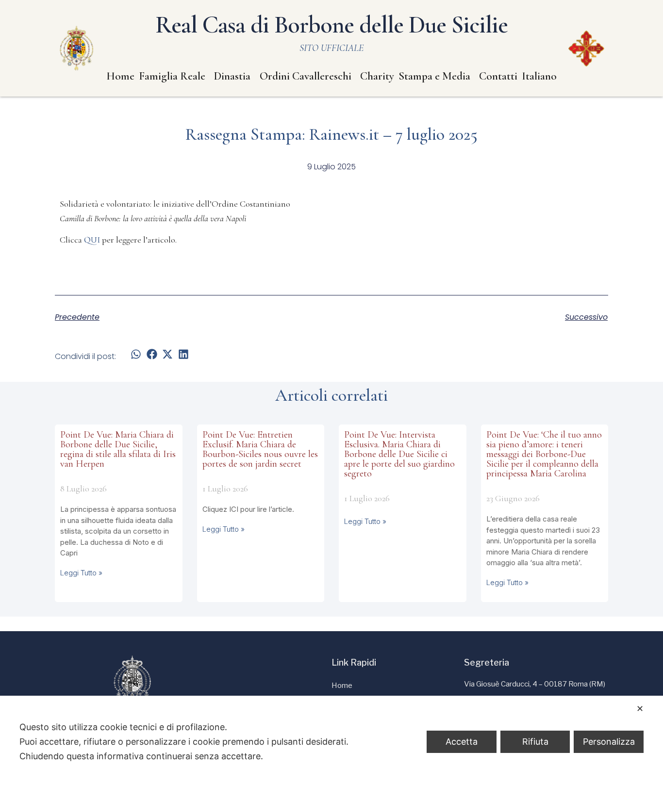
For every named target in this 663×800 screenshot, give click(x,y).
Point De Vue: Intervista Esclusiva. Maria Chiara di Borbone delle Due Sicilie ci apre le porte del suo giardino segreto (399, 454)
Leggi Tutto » (81, 572)
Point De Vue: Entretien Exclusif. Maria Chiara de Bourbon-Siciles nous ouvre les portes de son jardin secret (260, 449)
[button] (136, 354)
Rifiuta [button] (535, 741)
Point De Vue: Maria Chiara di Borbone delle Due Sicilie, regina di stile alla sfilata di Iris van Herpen (118, 449)
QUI (92, 239)
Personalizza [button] (609, 741)
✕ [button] (640, 708)
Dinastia (232, 76)
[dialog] (331, 748)
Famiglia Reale (172, 76)
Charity (377, 76)
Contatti (498, 76)
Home (120, 76)
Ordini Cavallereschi (305, 76)
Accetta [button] (462, 741)
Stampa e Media (434, 76)
